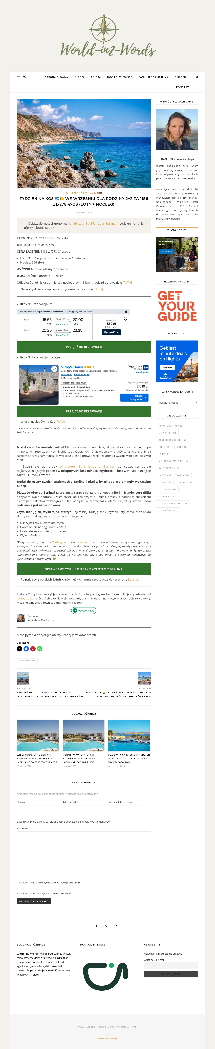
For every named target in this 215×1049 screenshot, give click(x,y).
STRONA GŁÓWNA (56, 77)
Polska (96, 77)
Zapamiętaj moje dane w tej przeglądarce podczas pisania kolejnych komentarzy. (63, 821)
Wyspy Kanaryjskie (173, 503)
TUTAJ (98, 289)
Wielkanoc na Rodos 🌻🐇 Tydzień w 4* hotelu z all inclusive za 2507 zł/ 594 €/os (37, 759)
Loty (164, 454)
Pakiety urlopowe (27, 660)
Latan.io (134, 579)
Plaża (165, 482)
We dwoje (167, 489)
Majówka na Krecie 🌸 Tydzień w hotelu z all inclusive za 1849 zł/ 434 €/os (129, 759)
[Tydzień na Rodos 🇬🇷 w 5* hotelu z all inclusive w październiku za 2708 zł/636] (23, 678)
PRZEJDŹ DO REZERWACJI (84, 411)
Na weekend (169, 468)
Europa (79, 77)
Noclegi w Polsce (119, 77)
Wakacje (186, 482)
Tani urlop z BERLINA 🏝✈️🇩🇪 (84, 193)
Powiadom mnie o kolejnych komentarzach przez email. (48, 882)
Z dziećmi (168, 510)
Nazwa (22, 802)
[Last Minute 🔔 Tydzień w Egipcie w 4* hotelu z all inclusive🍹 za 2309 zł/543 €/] (144, 678)
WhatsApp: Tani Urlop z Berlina (92, 223)
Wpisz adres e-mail (154, 959)
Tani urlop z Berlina (153, 77)
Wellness (167, 496)
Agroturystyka (171, 426)
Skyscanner (84, 542)
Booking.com (60, 542)
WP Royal (132, 1026)
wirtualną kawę (27, 598)
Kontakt (182, 87)
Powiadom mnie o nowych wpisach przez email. (44, 893)
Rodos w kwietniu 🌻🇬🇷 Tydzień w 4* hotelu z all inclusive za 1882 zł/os (80, 759)
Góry (183, 447)
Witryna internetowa (120, 802)
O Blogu (180, 77)
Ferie (164, 447)
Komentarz (23, 828)
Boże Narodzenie (172, 440)
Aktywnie (167, 433)
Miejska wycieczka (173, 461)
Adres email (70, 802)
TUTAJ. (128, 282)
